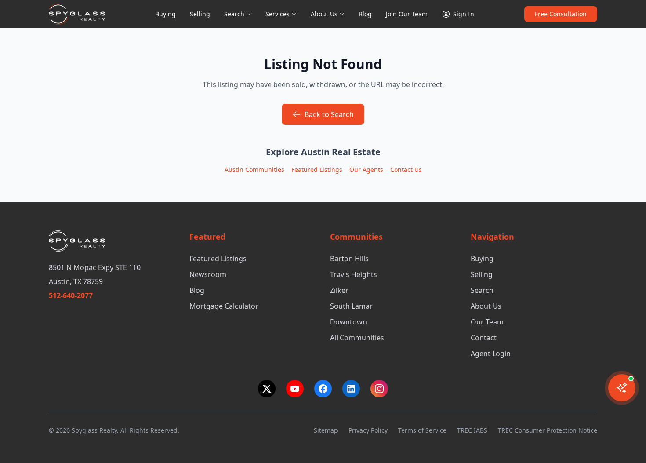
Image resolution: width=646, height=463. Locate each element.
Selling (200, 14)
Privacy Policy (368, 430)
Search (234, 14)
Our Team (487, 322)
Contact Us (406, 169)
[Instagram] (379, 388)
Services (277, 14)
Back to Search (329, 114)
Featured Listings (316, 169)
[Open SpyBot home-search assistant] (621, 387)
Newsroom (207, 274)
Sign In (463, 14)
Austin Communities (254, 169)
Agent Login (491, 353)
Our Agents (366, 169)
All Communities (357, 338)
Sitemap (326, 430)
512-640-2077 (71, 295)
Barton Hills (349, 258)
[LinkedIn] (351, 388)
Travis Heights (353, 274)
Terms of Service (422, 430)
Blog (365, 14)
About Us (324, 14)
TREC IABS (472, 430)
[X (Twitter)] (267, 388)
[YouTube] (295, 388)
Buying (165, 14)
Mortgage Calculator (223, 306)
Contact (484, 338)
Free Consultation (561, 14)
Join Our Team (407, 14)
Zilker (339, 290)
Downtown (348, 322)
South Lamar (351, 306)
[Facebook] (323, 388)
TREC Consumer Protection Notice (547, 430)
